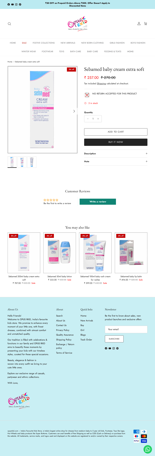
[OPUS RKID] (77, 24)
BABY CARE (92, 51)
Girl (82, 330)
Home (10, 61)
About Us (60, 320)
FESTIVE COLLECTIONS (44, 42)
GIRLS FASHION (117, 42)
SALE (24, 42)
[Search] (9, 24)
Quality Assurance (65, 334)
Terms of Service (64, 352)
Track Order (86, 339)
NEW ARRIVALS (68, 42)
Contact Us (61, 325)
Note (86, 161)
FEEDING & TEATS (112, 51)
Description (90, 153)
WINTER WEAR (28, 51)
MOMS (130, 51)
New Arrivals (87, 320)
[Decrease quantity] (87, 118)
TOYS (61, 51)
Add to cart (116, 131)
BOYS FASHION (138, 42)
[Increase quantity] (99, 118)
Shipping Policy (63, 339)
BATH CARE (75, 51)
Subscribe (114, 338)
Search (59, 315)
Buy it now (116, 142)
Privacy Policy (62, 330)
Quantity (88, 112)
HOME (13, 42)
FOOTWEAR (47, 51)
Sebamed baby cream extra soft (27, 61)
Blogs (83, 334)
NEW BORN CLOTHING (92, 42)
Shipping (101, 83)
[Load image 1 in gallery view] (43, 109)
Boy (82, 325)
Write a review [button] (98, 201)
